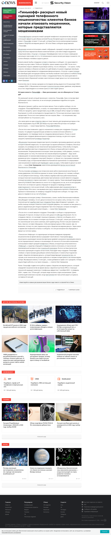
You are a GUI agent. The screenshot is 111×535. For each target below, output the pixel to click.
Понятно (104, 531)
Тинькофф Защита (25, 37)
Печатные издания (30, 516)
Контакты (46, 512)
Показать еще (41, 436)
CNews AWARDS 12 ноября (7, 16)
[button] (102, 2)
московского (29, 180)
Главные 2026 (8, 35)
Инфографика (6, 75)
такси (51, 189)
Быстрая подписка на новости (93, 502)
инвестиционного (24, 187)
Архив (7, 514)
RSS (85, 504)
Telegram (63, 514)
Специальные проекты (31, 507)
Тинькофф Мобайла (52, 126)
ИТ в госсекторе (7, 50)
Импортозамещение (8, 43)
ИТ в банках (6, 54)
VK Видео (63, 509)
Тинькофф (27, 41)
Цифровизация (7, 40)
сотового (45, 62)
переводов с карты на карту (50, 163)
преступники (50, 275)
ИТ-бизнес (5, 68)
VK (61, 507)
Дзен (62, 516)
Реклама (45, 507)
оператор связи (40, 121)
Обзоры (7, 512)
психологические (53, 86)
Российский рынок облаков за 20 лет (7, 26)
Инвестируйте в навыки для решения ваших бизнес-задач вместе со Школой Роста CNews (47, 282)
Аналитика (8, 507)
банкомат (26, 80)
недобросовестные (36, 202)
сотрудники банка (49, 202)
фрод (70, 237)
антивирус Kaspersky (42, 139)
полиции (43, 54)
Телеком (5, 61)
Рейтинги (5, 72)
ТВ (25, 514)
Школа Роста (6, 21)
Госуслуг (35, 54)
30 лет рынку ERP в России (7, 31)
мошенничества (68, 187)
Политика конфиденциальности (93, 507)
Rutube (63, 512)
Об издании (47, 505)
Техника (26, 512)
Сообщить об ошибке (90, 509)
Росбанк (43, 194)
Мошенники (22, 49)
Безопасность (25, 3)
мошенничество (67, 255)
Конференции (28, 505)
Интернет (5, 65)
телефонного (44, 244)
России (50, 39)
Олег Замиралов (60, 209)
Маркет (26, 509)
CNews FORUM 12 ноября (7, 11)
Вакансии (46, 509)
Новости (7, 505)
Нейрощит (22, 246)
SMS (53, 111)
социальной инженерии (49, 248)
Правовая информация (91, 511)
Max (62, 505)
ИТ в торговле (6, 57)
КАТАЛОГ (96, 2)
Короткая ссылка (74, 290)
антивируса (34, 171)
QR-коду (60, 215)
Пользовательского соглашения (11, 532)
